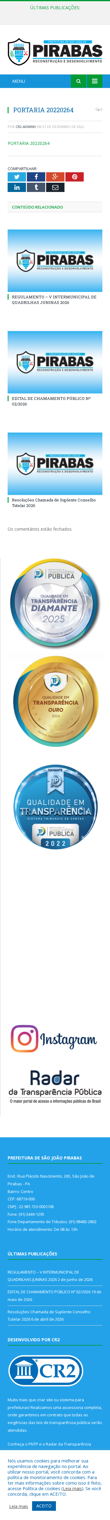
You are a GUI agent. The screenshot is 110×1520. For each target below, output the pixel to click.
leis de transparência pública (63, 1422)
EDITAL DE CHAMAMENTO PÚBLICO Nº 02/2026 (56, 14)
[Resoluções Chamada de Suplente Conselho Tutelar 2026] (55, 464)
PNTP (33, 1444)
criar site (45, 1399)
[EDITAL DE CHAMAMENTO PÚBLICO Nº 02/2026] (55, 362)
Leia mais (72, 1488)
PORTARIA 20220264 (29, 143)
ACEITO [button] (44, 1506)
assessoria (72, 1407)
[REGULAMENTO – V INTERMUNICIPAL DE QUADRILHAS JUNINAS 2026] (55, 260)
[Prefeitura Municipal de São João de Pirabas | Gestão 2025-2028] (55, 50)
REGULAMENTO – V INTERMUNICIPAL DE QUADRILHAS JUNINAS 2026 (54, 299)
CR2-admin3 (26, 126)
